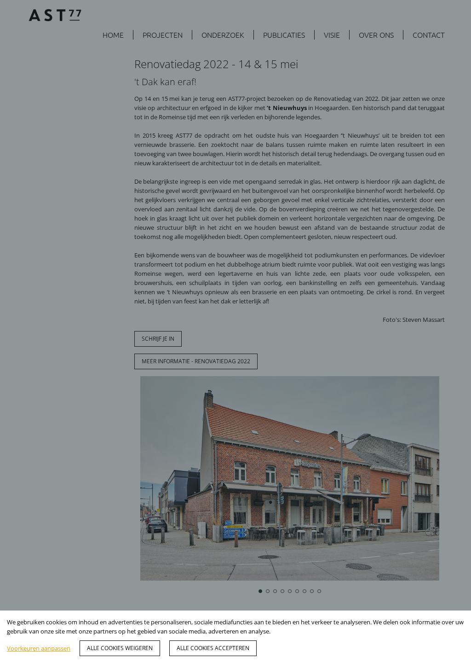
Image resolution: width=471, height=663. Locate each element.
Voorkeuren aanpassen (38, 648)
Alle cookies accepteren (213, 648)
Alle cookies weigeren (120, 648)
